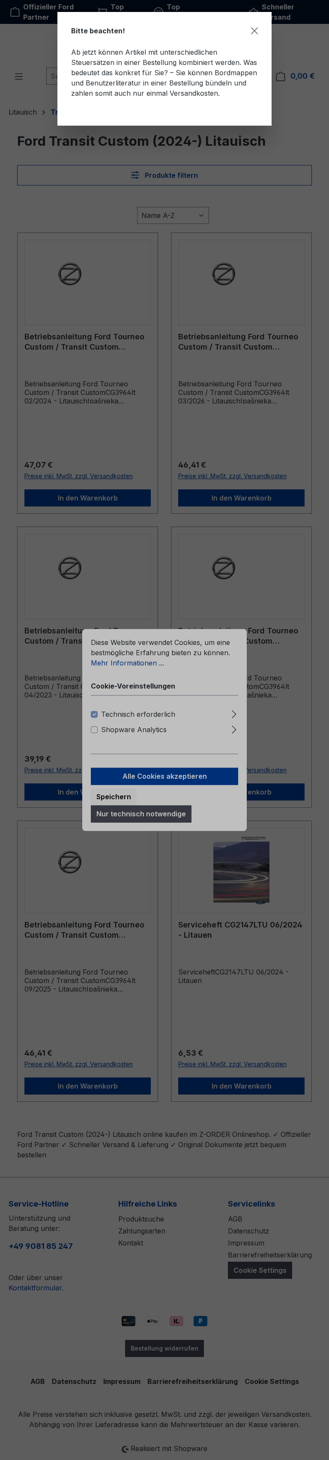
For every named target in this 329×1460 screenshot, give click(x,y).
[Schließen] (254, 31)
